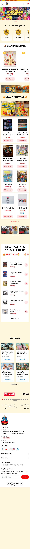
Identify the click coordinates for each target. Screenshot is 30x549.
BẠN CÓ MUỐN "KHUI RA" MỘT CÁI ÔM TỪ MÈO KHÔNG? (22, 353)
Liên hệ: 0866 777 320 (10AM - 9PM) (13, 465)
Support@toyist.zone (8, 442)
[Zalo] (18, 449)
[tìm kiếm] (23, 4)
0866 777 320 (6, 438)
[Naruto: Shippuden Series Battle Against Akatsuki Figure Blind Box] (5, 264)
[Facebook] (2, 449)
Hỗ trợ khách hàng (6, 453)
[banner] (15, 89)
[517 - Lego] (22, 176)
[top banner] (15, 1)
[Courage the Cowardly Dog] (5, 274)
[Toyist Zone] (7, 4)
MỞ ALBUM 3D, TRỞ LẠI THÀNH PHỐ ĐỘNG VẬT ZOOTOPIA (6, 373)
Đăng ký (25, 477)
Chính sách (4, 458)
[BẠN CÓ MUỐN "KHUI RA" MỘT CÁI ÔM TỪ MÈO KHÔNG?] (22, 346)
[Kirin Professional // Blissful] (5, 311)
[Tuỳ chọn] (26, 265)
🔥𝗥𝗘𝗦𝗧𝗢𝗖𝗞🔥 (11, 254)
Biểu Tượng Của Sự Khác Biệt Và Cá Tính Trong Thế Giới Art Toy (7, 353)
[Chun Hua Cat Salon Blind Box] (22, 151)
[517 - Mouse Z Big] (8, 200)
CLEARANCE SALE (16, 46)
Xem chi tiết (7, 359)
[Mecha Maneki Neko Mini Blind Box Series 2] (8, 151)
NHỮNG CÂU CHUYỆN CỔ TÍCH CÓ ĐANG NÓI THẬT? (22, 373)
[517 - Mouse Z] (22, 200)
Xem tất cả (14, 221)
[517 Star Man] (8, 176)
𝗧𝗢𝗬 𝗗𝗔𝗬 (15, 338)
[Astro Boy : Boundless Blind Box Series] (8, 125)
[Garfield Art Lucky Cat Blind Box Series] (5, 283)
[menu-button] (2, 4)
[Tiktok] (10, 449)
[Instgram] (14, 449)
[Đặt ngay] (26, 312)
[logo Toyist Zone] (15, 420)
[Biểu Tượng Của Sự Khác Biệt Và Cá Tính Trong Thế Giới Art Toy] (7, 346)
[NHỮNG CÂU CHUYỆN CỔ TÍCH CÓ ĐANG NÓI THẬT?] (22, 366)
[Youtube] (6, 449)
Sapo (21, 485)
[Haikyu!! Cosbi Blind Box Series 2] (22, 125)
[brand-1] (9, 394)
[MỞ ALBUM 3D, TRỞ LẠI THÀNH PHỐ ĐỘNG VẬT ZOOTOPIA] (7, 366)
